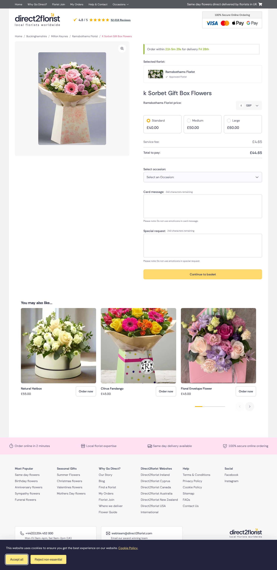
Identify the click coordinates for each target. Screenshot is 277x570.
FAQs (186, 500)
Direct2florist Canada (156, 487)
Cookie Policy (192, 487)
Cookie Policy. (128, 548)
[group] (58, 352)
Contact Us (191, 506)
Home (18, 4)
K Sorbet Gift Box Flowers (117, 36)
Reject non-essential (48, 559)
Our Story (105, 475)
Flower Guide (108, 512)
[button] (249, 406)
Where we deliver (111, 506)
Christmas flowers (69, 481)
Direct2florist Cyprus (155, 481)
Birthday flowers (26, 481)
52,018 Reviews (121, 20)
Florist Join (58, 4)
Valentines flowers (69, 487)
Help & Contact (98, 4)
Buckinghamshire (36, 36)
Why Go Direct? (37, 4)
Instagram (231, 481)
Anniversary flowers (28, 487)
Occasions (119, 4)
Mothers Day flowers (71, 493)
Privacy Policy (192, 481)
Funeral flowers (25, 500)
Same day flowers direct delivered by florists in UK (222, 4)
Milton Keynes (59, 36)
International (149, 512)
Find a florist (107, 487)
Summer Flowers (68, 475)
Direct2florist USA (153, 506)
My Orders (76, 4)
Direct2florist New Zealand (159, 500)
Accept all (16, 559)
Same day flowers (27, 475)
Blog (102, 481)
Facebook (231, 475)
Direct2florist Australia (156, 493)
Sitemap (188, 493)
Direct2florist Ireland (155, 475)
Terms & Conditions (196, 475)
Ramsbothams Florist (85, 36)
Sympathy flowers (27, 493)
